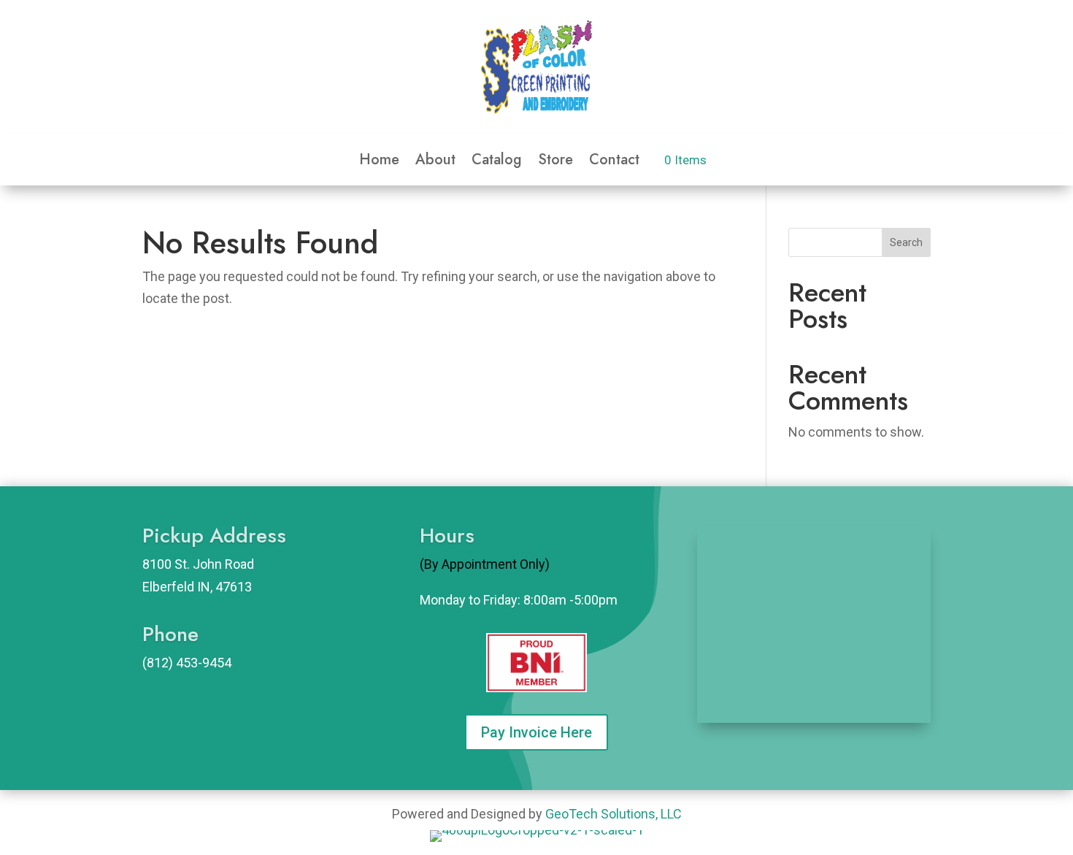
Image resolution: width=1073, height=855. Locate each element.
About (435, 162)
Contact (614, 162)
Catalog (497, 162)
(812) (157, 662)
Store (555, 162)
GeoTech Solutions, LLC (613, 813)
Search (906, 242)
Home (379, 162)
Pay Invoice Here (536, 732)
